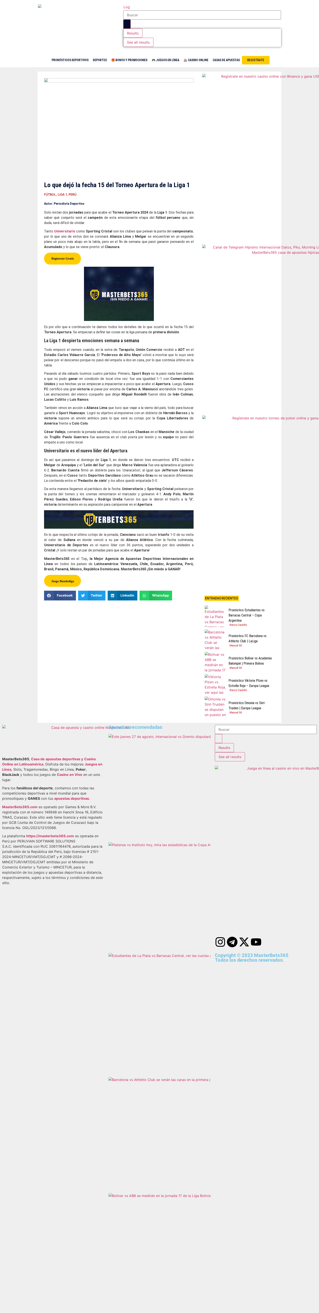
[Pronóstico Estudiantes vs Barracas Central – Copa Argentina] (215, 616)
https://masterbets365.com (50, 836)
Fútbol (50, 194)
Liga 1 (62, 194)
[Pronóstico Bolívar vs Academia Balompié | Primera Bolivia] (215, 663)
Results (133, 33)
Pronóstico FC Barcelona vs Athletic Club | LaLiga (247, 638)
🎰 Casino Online (196, 60)
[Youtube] (256, 942)
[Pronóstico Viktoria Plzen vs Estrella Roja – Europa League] (215, 685)
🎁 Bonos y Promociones (129, 60)
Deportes (100, 60)
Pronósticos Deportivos (70, 60)
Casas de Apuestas (226, 60)
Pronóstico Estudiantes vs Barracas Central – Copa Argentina (247, 615)
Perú (72, 194)
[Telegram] (232, 942)
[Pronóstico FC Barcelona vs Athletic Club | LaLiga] (215, 640)
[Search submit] (127, 24)
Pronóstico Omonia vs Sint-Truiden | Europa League (247, 705)
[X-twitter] (244, 942)
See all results (138, 42)
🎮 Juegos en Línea (165, 60)
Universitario (64, 231)
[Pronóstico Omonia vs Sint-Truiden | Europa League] (215, 707)
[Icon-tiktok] (268, 942)
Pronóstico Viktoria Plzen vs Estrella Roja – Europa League (249, 683)
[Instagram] (220, 942)
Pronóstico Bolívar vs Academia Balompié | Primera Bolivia (250, 660)
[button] (60, 595)
